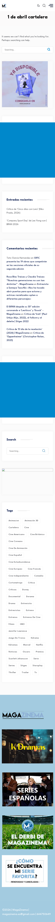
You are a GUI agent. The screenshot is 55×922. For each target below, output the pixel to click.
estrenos (13, 617)
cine (26, 527)
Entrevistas (14, 610)
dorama (30, 596)
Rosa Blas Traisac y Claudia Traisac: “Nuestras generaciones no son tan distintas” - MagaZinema (26, 280)
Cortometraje (15, 583)
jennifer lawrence (18, 631)
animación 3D (31, 521)
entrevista (26, 603)
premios (40, 652)
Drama (12, 603)
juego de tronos (17, 638)
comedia (38, 576)
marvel (26, 645)
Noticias (13, 652)
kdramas (13, 645)
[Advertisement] (27, 150)
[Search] (49, 49)
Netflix (39, 645)
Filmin (11, 624)
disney (25, 590)
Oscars (26, 652)
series (12, 665)
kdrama (35, 638)
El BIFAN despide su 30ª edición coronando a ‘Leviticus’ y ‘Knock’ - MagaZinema (25, 310)
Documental (14, 596)
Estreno (30, 610)
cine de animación (18, 548)
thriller (12, 672)
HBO (22, 624)
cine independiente (19, 576)
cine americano (16, 534)
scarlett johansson (18, 659)
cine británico (37, 534)
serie (36, 659)
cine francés (34, 569)
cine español (15, 555)
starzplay (37, 665)
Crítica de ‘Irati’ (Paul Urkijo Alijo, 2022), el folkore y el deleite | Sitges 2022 (27, 318)
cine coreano (15, 541)
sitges (23, 665)
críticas (12, 590)
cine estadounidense (19, 562)
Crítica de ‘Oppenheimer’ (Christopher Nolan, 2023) (25, 337)
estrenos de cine (31, 617)
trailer (25, 672)
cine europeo (15, 569)
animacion (14, 521)
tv (35, 672)
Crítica (31, 583)
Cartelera (14, 527)
